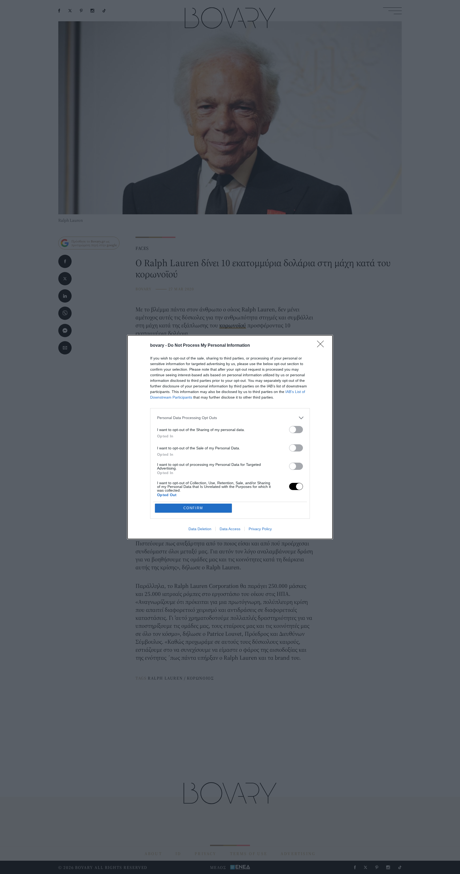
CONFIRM (193, 508)
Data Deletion (199, 529)
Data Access (230, 529)
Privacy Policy (260, 529)
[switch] (296, 429)
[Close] (322, 346)
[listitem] (230, 418)
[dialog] (230, 437)
